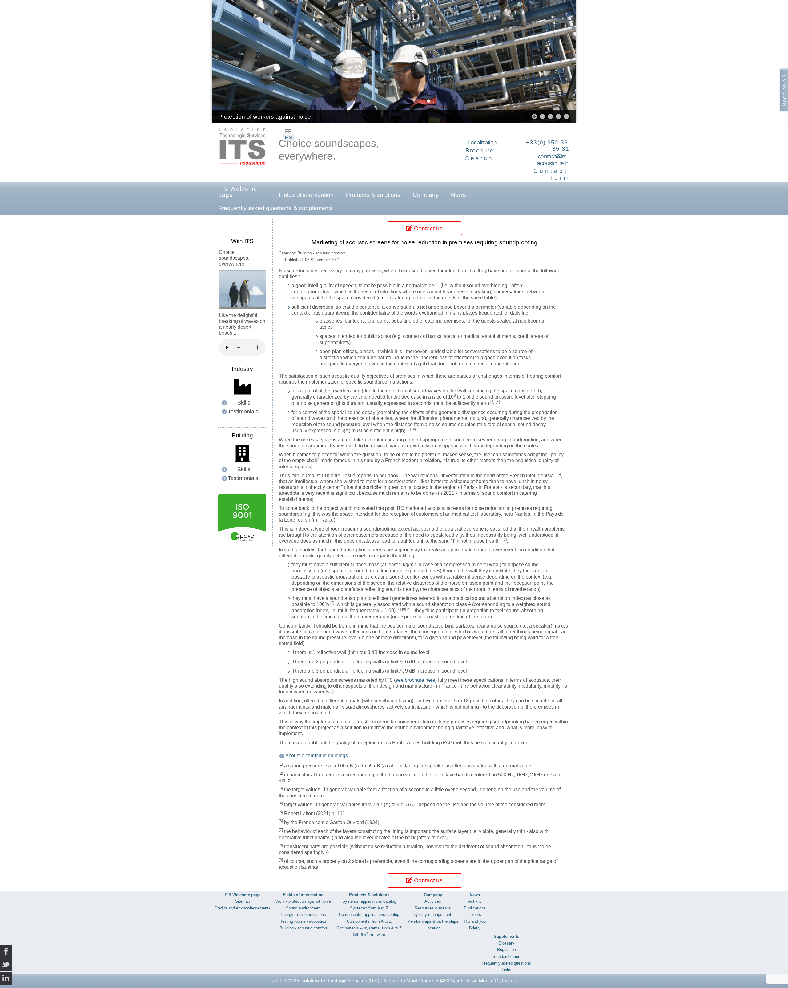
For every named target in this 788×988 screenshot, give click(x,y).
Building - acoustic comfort (303, 928)
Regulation (506, 949)
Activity (475, 901)
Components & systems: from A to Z (369, 928)
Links (506, 969)
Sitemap (242, 901)
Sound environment (303, 908)
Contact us (427, 228)
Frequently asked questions (506, 963)
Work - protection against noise (303, 901)
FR (288, 131)
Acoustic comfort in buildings (316, 755)
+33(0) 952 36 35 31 (547, 145)
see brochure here (415, 680)
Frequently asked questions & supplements (275, 208)
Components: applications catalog (369, 914)
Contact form (552, 174)
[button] (557, 61)
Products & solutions (373, 195)
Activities (432, 901)
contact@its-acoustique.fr (552, 160)
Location (432, 928)
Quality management (432, 914)
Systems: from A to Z (369, 908)
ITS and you (475, 921)
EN (288, 137)
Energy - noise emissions (303, 914)
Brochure (479, 150)
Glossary (506, 943)
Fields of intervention (306, 195)
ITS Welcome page (237, 191)
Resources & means (433, 908)
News (458, 195)
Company (426, 195)
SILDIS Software (369, 934)
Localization (482, 142)
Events (474, 914)
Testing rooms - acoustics (303, 921)
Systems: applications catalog (369, 901)
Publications (475, 908)
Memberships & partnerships (432, 921)
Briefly (474, 928)
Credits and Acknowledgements (243, 908)
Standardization (506, 956)
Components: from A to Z (369, 921)
